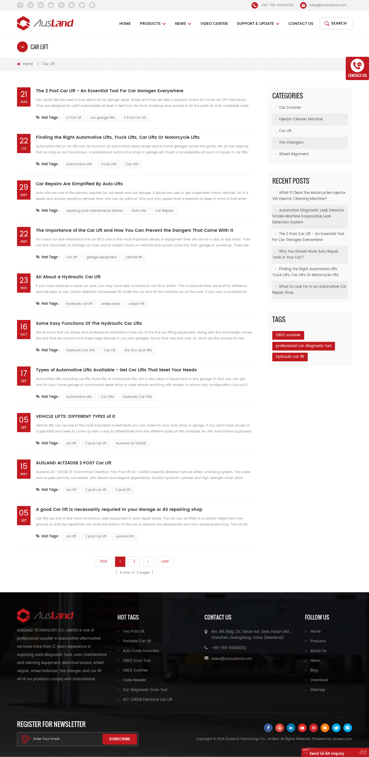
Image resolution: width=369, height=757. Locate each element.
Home (125, 24)
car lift (71, 443)
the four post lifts (138, 350)
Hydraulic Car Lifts (80, 350)
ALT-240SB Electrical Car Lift (147, 700)
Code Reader (134, 680)
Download (319, 680)
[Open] (357, 68)
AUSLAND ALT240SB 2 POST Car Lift (73, 463)
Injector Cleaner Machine (301, 119)
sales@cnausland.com (328, 5)
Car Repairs (164, 210)
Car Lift (71, 257)
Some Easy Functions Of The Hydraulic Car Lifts (89, 323)
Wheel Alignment (294, 154)
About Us (318, 651)
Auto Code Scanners (141, 651)
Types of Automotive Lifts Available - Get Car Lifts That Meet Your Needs (116, 369)
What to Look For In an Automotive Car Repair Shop (309, 290)
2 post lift (123, 489)
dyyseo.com (342, 739)
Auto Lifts (139, 210)
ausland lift (125, 536)
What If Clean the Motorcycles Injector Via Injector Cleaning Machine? (309, 196)
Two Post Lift (134, 631)
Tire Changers (291, 143)
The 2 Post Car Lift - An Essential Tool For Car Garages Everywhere (109, 90)
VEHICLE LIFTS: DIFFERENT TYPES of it (75, 416)
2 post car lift (95, 443)
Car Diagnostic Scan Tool (145, 690)
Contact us (301, 24)
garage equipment (101, 257)
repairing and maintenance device (94, 210)
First (103, 561)
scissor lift (137, 303)
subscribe (119, 739)
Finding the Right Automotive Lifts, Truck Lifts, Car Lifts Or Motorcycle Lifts (118, 137)
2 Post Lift (73, 117)
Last (165, 561)
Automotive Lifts (79, 164)
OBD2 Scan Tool (136, 661)
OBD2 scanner (288, 335)
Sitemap (317, 690)
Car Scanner (290, 108)
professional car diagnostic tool (303, 346)
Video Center (214, 24)
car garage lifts (102, 117)
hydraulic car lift (79, 303)
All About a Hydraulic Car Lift (68, 276)
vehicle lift (134, 257)
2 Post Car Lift (135, 117)
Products (150, 24)
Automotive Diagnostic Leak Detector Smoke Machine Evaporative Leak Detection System (308, 216)
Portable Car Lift (137, 641)
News (315, 661)
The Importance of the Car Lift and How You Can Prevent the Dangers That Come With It (134, 230)
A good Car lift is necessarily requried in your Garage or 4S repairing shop (119, 509)
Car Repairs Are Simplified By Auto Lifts (79, 183)
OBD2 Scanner (135, 670)
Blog (314, 670)
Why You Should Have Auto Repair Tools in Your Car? (305, 254)
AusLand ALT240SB (131, 443)
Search (339, 23)
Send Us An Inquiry (327, 754)
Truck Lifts (109, 164)
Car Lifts (132, 164)
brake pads (111, 303)
